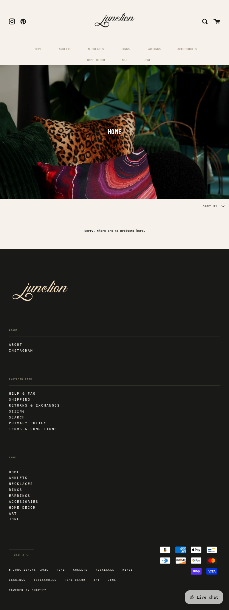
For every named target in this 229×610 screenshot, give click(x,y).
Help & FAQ (22, 393)
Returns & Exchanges (34, 405)
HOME (38, 49)
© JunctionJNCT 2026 (29, 570)
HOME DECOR (96, 60)
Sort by (211, 206)
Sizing (17, 411)
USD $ (19, 555)
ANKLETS (65, 49)
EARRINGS (153, 49)
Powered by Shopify (28, 590)
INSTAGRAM (21, 350)
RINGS (125, 49)
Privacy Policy (28, 423)
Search (17, 417)
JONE (147, 60)
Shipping (19, 399)
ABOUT (15, 344)
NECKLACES (96, 49)
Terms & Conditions (33, 429)
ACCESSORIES (187, 49)
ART (124, 60)
